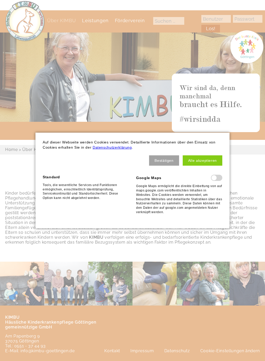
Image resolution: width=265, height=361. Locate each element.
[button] (164, 160)
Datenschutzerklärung (112, 147)
